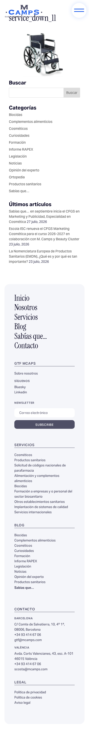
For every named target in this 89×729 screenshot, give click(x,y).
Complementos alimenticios (30, 122)
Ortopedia (17, 177)
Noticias (15, 163)
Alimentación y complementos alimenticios (36, 479)
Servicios (26, 318)
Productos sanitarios (25, 184)
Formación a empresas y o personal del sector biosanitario (43, 494)
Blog (20, 327)
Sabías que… (19, 191)
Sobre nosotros (26, 373)
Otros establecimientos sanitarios (39, 502)
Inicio (21, 299)
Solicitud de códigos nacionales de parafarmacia (40, 468)
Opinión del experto (24, 170)
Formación (17, 143)
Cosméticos (18, 129)
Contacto (26, 346)
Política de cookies (28, 697)
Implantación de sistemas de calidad (41, 507)
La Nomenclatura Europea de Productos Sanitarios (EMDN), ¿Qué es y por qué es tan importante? (43, 257)
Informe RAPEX (21, 150)
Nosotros (25, 308)
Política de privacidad (30, 692)
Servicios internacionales (33, 512)
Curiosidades (19, 136)
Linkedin (20, 392)
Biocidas (15, 115)
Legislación (18, 157)
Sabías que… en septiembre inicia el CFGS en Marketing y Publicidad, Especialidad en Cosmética (44, 217)
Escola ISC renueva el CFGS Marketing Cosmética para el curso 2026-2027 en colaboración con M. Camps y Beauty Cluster (44, 234)
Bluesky (20, 387)
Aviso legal (22, 703)
